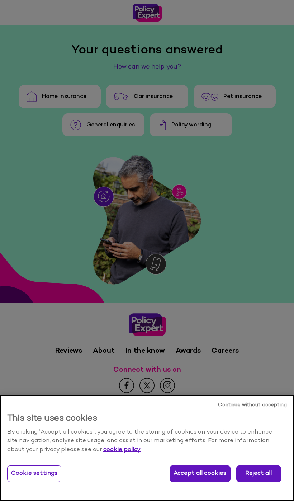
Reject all (258, 473)
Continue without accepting (252, 405)
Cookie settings (34, 473)
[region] (147, 448)
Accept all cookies (200, 473)
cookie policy (122, 449)
